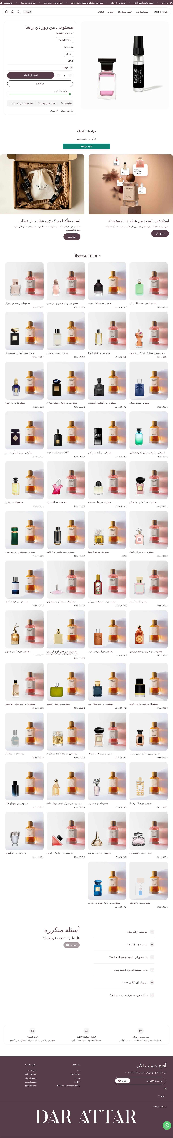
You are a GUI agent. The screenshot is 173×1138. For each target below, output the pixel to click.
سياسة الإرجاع (30, 1078)
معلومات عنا (31, 1070)
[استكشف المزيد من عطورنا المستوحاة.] (131, 184)
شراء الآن (40, 83)
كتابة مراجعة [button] (86, 146)
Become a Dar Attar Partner (68, 1085)
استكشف (72, 236)
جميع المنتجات (142, 11)
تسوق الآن (160, 233)
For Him (77, 1078)
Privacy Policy (30, 1085)
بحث (78, 1070)
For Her (77, 1082)
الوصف (65, 67)
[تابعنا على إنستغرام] (165, 1089)
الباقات (100, 11)
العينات (111, 11)
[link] (71, 945)
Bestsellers (75, 1074)
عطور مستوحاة (125, 11)
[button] (27, 11)
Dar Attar (156, 1106)
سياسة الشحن (30, 1082)
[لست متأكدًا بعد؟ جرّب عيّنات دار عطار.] (42, 184)
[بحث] (18, 11)
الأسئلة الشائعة (30, 1074)
